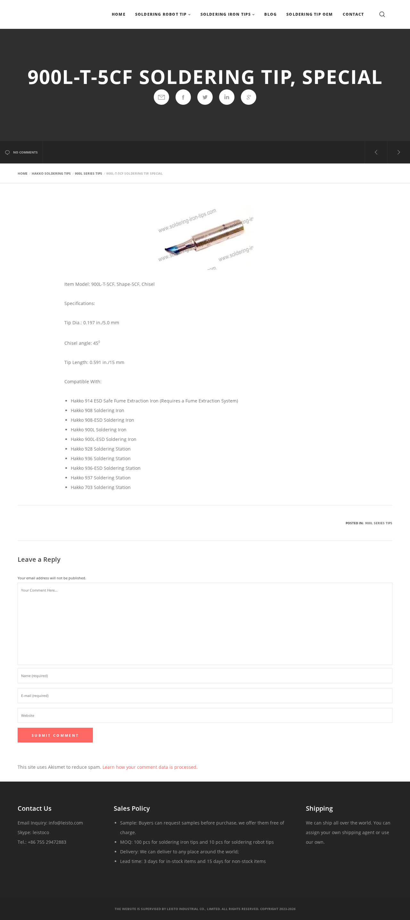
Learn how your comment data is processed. (150, 767)
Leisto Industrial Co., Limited (193, 909)
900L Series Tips (378, 523)
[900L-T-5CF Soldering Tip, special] (161, 97)
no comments (25, 152)
